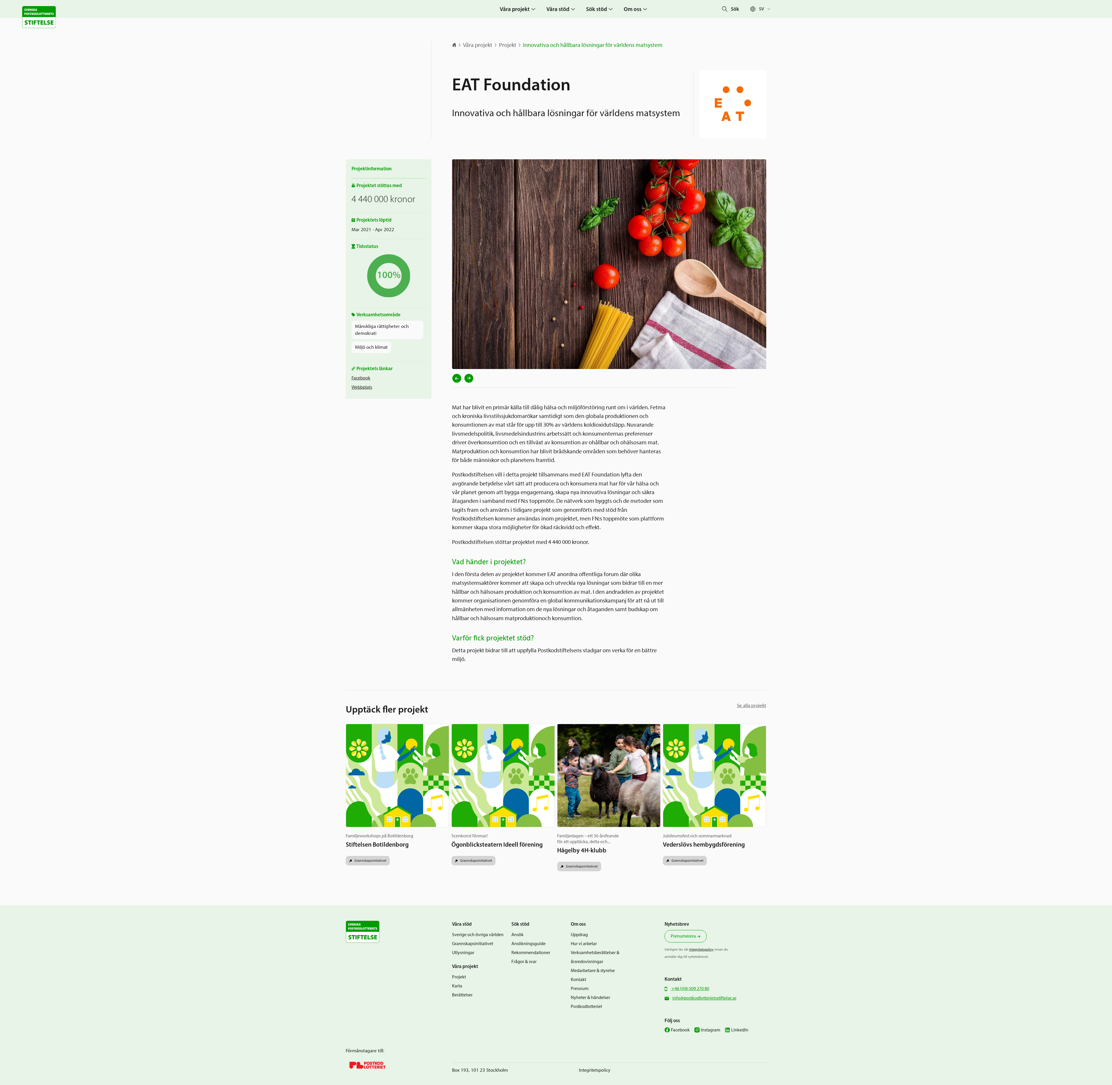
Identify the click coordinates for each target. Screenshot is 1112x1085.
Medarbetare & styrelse (593, 970)
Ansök (517, 934)
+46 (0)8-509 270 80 (690, 988)
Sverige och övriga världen (478, 934)
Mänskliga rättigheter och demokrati (382, 329)
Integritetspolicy (701, 949)
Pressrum (579, 988)
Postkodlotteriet (586, 1006)
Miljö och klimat (371, 347)
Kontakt (578, 979)
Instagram (710, 1030)
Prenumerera (683, 936)
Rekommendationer (530, 952)
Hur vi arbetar (584, 943)
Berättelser (462, 995)
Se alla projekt (751, 705)
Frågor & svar (524, 961)
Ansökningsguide (528, 943)
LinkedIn (739, 1030)
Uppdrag (579, 934)
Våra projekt (477, 44)
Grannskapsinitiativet (370, 860)
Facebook (361, 378)
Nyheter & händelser (590, 997)
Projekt (507, 44)
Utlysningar (463, 952)
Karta (457, 986)
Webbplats (362, 387)
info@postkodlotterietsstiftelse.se (704, 998)
